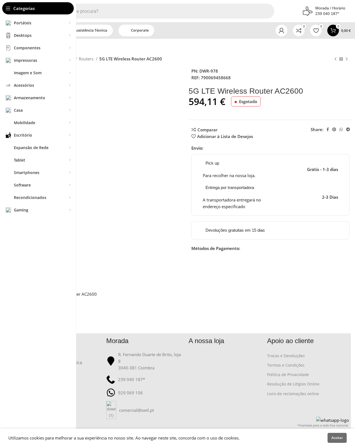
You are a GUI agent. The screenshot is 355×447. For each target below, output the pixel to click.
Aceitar (337, 437)
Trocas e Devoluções (286, 355)
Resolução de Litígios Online (293, 384)
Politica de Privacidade (288, 374)
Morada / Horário (330, 8)
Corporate (140, 30)
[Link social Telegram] (348, 129)
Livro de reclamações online (293, 393)
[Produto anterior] (335, 59)
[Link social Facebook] (328, 129)
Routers (87, 59)
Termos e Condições (286, 365)
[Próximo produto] (346, 59)
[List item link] (144, 410)
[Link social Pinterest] (334, 129)
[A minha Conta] (281, 30)
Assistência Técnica (91, 30)
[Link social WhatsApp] (341, 129)
